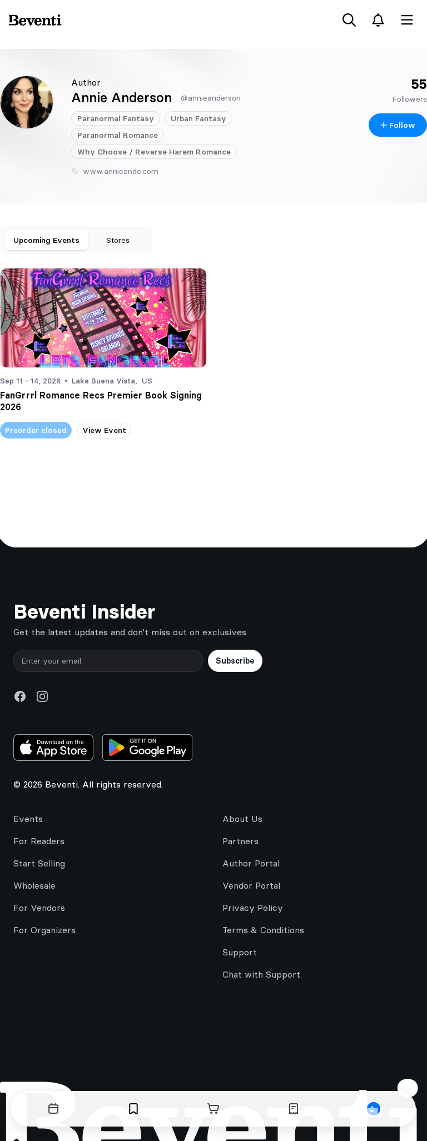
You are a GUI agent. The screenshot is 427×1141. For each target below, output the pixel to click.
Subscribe (235, 661)
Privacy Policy (252, 907)
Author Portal (251, 863)
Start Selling (39, 863)
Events (28, 818)
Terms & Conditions (263, 929)
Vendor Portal (251, 885)
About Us (242, 818)
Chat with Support (261, 974)
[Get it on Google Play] (147, 747)
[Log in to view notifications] (378, 20)
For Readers (38, 840)
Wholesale (34, 885)
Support (239, 952)
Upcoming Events (46, 240)
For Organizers (44, 929)
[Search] (349, 20)
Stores (118, 240)
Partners (240, 840)
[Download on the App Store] (53, 747)
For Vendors (39, 907)
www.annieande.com (120, 171)
